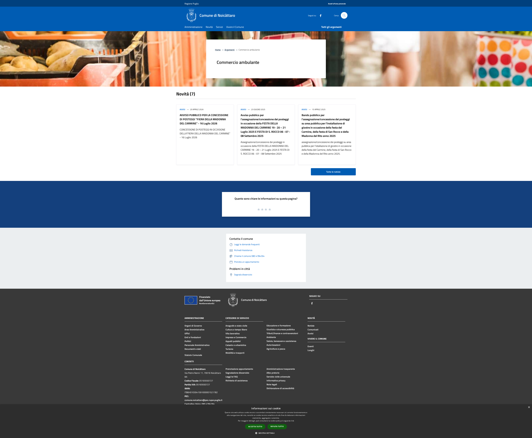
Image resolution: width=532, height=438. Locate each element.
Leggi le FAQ (232, 376)
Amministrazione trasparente (281, 369)
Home (218, 49)
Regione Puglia (192, 3)
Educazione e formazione (279, 325)
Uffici (187, 333)
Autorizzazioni (273, 345)
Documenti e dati (193, 349)
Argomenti (230, 49)
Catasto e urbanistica (236, 345)
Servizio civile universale (278, 376)
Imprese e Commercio (236, 337)
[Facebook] (319, 15)
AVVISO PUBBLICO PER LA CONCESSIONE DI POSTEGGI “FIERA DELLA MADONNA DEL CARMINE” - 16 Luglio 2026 (204, 119)
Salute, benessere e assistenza (281, 341)
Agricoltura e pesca (276, 348)
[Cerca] (344, 15)
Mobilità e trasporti (235, 352)
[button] (266, 433)
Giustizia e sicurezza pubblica (281, 329)
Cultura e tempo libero (236, 329)
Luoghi (311, 350)
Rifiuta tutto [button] (277, 426)
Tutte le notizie (333, 171)
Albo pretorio (273, 372)
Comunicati (313, 329)
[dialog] (266, 421)
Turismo (229, 349)
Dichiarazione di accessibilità (280, 388)
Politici (188, 341)
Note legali (272, 384)
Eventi (311, 346)
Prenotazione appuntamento (239, 369)
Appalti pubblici (233, 341)
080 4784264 (208, 404)
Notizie (311, 325)
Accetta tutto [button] (255, 426)
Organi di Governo (193, 325)
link (292, 421)
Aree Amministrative (194, 329)
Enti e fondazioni (193, 337)
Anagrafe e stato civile (236, 325)
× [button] (529, 407)
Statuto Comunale (193, 355)
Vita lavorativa (233, 333)
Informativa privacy (276, 380)
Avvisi (182, 109)
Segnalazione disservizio (237, 372)
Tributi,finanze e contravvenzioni (282, 333)
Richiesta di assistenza (237, 380)
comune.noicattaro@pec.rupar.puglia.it (203, 400)
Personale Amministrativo (197, 345)
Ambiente (271, 337)
